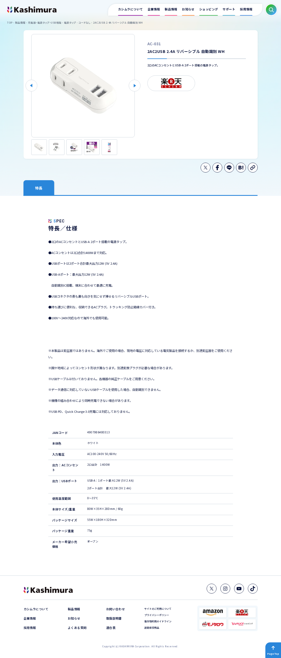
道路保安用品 (151, 627)
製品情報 (74, 609)
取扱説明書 (114, 618)
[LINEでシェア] (229, 168)
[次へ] (134, 86)
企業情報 (30, 618)
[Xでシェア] (205, 168)
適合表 (111, 627)
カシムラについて (36, 609)
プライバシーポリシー (156, 615)
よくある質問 (77, 627)
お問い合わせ (115, 609)
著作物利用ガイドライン (158, 621)
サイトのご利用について (158, 609)
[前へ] (31, 86)
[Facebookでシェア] (217, 168)
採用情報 (30, 627)
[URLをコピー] (253, 168)
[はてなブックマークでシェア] (241, 168)
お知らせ (74, 618)
